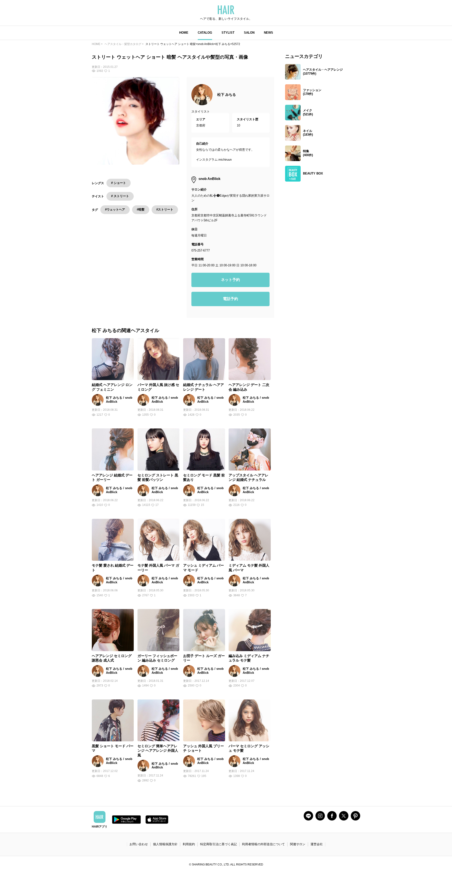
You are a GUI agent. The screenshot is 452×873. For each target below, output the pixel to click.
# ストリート (120, 196)
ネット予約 (230, 280)
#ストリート (164, 209)
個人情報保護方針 (165, 844)
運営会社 (317, 844)
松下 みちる (226, 95)
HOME (183, 32)
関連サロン (297, 844)
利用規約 (189, 844)
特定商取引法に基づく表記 (218, 844)
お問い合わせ (138, 844)
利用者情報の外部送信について (263, 844)
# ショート (118, 183)
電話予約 (230, 299)
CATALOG (205, 32)
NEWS (268, 32)
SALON (249, 32)
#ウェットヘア (115, 209)
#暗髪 (141, 209)
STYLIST (228, 32)
